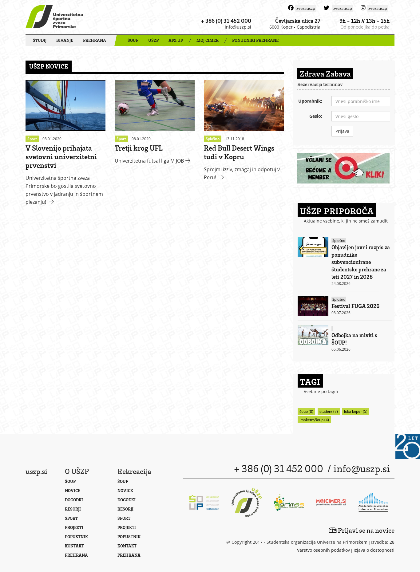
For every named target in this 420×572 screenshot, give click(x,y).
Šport (71, 518)
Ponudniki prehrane (255, 40)
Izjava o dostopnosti (374, 550)
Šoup (70, 481)
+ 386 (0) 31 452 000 (226, 20)
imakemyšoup (314, 419)
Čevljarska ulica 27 (297, 20)
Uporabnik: (310, 101)
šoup (306, 411)
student (328, 411)
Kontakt (74, 545)
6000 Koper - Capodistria (294, 27)
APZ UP (175, 40)
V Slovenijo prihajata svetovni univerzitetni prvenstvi (61, 156)
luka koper (355, 411)
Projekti (74, 527)
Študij (39, 40)
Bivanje (64, 40)
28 (392, 542)
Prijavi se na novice (365, 530)
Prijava (342, 131)
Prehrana (94, 40)
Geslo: (315, 116)
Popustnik (76, 536)
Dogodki (74, 499)
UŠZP (153, 40)
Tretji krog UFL (139, 147)
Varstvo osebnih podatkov (323, 550)
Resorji (73, 508)
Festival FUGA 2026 (355, 305)
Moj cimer (207, 40)
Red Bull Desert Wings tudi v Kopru (239, 152)
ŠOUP (133, 40)
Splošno (338, 240)
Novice (72, 490)
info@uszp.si (238, 27)
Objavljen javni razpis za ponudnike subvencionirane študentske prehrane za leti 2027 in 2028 (360, 262)
